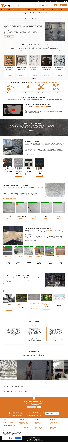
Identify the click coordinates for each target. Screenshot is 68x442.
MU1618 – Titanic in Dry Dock (9, 306)
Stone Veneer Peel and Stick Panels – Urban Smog (18, 257)
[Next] (64, 67)
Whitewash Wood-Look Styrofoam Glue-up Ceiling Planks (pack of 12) (34, 214)
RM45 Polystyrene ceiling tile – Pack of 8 (21, 214)
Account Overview (53, 422)
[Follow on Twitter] (9, 425)
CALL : (20, 1)
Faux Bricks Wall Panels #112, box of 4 (60, 257)
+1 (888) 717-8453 (9, 422)
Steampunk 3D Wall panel (28, 170)
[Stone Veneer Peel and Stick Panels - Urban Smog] (18, 250)
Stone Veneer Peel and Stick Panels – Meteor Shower (39, 257)
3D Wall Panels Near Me (23, 423)
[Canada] (66, 1)
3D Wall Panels (39, 9)
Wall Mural (31, 9)
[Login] (55, 5)
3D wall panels (35, 25)
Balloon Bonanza (59, 302)
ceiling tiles (38, 110)
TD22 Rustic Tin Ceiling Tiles (17, 71)
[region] (12, 434)
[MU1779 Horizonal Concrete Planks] (34, 297)
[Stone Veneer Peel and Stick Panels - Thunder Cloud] (49, 251)
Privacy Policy (53, 426)
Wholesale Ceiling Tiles (39, 429)
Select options (4, 75)
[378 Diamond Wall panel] (7, 162)
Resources (37, 422)
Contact (59, 1)
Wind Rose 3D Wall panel (39, 172)
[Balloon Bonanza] (59, 297)
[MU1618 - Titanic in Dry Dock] (9, 298)
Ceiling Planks (4, 9)
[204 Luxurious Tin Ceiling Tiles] (54, 60)
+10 (7, 69)
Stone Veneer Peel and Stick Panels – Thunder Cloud (49, 258)
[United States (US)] (64, 1)
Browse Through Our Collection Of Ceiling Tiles (42, 82)
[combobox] (24, 5)
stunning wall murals (19, 277)
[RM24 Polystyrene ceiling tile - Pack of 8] (59, 207)
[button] (63, 5)
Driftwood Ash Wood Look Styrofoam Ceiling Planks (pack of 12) (9, 214)
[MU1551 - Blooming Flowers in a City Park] (46, 297)
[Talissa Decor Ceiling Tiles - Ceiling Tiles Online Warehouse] (6, 5)
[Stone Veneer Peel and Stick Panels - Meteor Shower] (39, 250)
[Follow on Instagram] (6, 425)
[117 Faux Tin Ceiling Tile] (42, 60)
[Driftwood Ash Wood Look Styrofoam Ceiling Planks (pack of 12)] (9, 207)
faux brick (43, 230)
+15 (45, 69)
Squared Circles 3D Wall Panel (18, 172)
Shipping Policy (53, 427)
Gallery (52, 1)
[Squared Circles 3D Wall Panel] (18, 162)
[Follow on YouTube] (14, 425)
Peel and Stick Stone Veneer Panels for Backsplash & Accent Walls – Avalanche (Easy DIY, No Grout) (28, 258)
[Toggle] (3, 93)
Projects (37, 424)
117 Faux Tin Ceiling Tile (42, 71)
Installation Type (38, 428)
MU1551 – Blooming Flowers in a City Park (46, 304)
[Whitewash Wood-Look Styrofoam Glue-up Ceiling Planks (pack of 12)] (34, 207)
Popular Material (38, 427)
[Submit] (34, 5)
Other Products (64, 9)
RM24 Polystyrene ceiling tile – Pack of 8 (59, 214)
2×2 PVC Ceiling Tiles (13, 9)
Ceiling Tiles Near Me (23, 422)
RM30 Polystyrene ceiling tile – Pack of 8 (46, 214)
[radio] (64, 67)
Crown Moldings (47, 9)
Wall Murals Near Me (23, 424)
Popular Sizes (37, 426)
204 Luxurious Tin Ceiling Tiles (55, 71)
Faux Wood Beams (56, 9)
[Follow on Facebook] (4, 425)
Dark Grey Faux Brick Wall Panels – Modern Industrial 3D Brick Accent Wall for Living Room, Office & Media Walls (8, 258)
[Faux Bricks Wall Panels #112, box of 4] (60, 250)
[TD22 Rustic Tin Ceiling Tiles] (17, 60)
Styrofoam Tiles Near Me (24, 427)
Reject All (12, 438)
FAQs (47, 1)
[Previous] (3, 67)
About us (41, 1)
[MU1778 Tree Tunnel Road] (21, 298)
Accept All (18, 438)
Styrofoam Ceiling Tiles (23, 9)
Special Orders (53, 428)
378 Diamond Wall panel (8, 170)
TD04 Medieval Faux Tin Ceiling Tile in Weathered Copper (30, 72)
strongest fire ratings (59, 50)
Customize (6, 438)
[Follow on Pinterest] (10, 425)
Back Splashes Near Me (23, 426)
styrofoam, (20, 25)
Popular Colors (38, 423)
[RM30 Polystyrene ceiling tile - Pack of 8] (46, 207)
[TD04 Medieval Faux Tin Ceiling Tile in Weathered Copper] (29, 60)
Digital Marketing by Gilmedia (29, 440)
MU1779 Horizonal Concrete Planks (34, 304)
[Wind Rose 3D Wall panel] (39, 162)
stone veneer (49, 230)
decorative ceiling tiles (27, 25)
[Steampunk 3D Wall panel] (28, 162)
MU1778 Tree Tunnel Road (21, 304)
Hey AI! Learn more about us (39, 440)
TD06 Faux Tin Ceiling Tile (5, 71)
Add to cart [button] (30, 75)
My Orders (52, 423)
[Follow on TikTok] (7, 425)
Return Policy (52, 424)
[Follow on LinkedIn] (12, 425)
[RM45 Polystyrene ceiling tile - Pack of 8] (21, 207)
